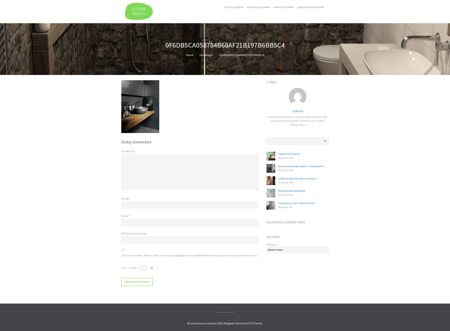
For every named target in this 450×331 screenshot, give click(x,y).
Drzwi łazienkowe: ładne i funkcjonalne (301, 166)
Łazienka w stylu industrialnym (296, 203)
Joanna (297, 111)
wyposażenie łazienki (310, 7)
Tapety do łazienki (289, 154)
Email (125, 216)
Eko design (206, 55)
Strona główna (233, 7)
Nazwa (126, 198)
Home (189, 55)
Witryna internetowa (133, 233)
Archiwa (271, 244)
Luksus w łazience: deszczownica (297, 178)
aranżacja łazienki (258, 7)
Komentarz (128, 151)
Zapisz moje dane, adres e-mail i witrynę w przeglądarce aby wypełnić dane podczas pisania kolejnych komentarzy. (189, 255)
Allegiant (229, 323)
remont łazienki (283, 7)
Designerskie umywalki (291, 191)
